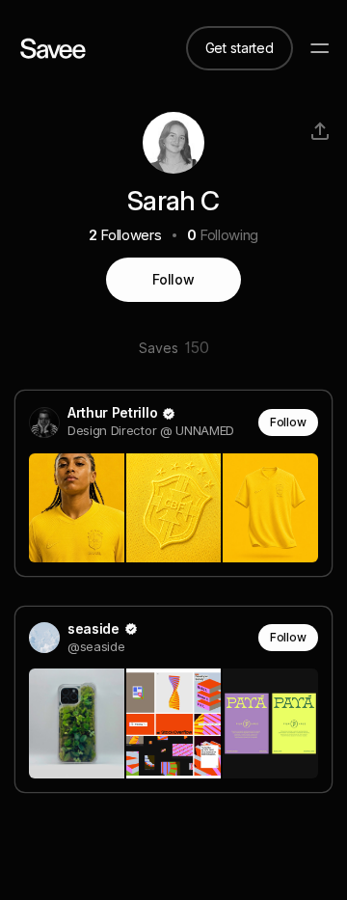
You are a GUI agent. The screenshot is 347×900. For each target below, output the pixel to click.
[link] (173, 483)
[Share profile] (320, 131)
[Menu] (320, 48)
